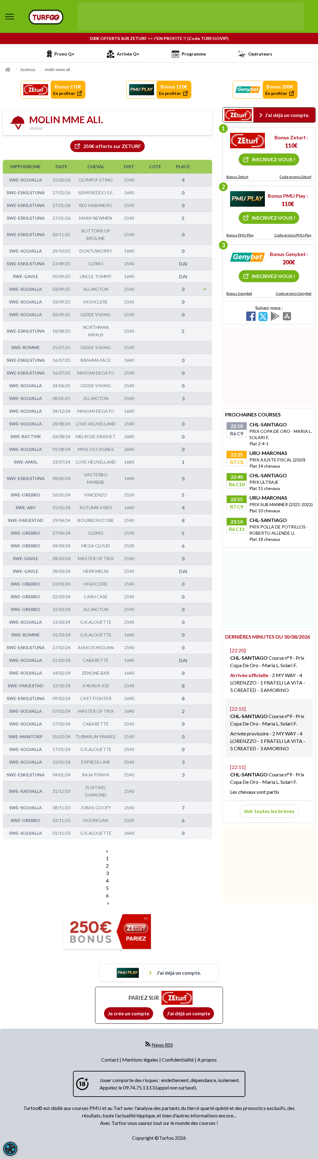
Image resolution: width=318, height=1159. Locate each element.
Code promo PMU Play (292, 235)
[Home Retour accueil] (46, 17)
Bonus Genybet (239, 293)
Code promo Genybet (293, 293)
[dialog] (10, 1149)
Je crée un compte (128, 1013)
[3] (247, 257)
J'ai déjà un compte (188, 1013)
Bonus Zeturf (237, 176)
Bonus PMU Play (240, 235)
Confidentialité (178, 1059)
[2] (247, 199)
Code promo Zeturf (295, 176)
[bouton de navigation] (9, 16)
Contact (110, 1059)
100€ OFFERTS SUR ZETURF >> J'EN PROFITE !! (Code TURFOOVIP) (159, 38)
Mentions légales (140, 1059)
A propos (207, 1059)
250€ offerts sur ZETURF (112, 146)
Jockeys (27, 69)
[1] (247, 140)
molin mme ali (57, 69)
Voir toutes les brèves (269, 811)
